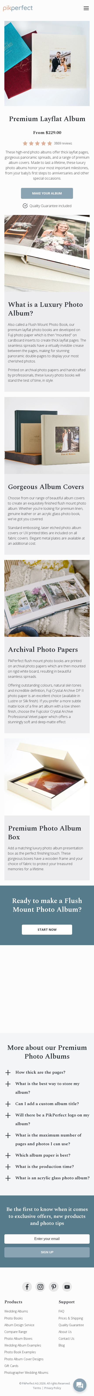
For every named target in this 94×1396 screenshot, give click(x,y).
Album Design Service (19, 1325)
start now (47, 929)
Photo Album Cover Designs (24, 1359)
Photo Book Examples (20, 1352)
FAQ (61, 1311)
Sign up (47, 1252)
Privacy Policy (52, 1388)
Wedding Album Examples (22, 1345)
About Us (65, 1332)
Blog (62, 1345)
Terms (37, 1388)
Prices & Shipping (71, 1318)
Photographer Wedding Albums (26, 1372)
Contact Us (66, 1338)
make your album (47, 193)
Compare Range (15, 1332)
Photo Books (13, 1318)
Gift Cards (11, 1366)
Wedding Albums (16, 1311)
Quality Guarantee (71, 1325)
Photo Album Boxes (18, 1338)
